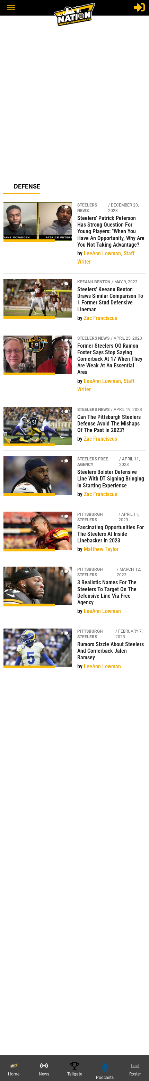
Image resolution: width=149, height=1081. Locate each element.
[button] (11, 8)
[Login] (139, 7)
